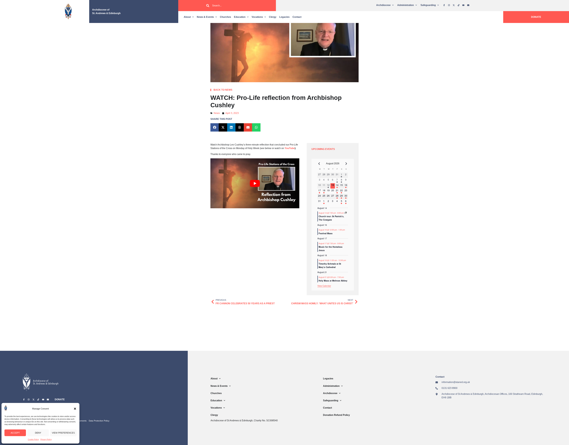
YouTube (290, 148)
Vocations (257, 17)
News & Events (205, 17)
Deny (38, 433)
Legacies (284, 17)
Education (240, 17)
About (187, 17)
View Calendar (324, 285)
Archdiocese (383, 5)
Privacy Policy (46, 439)
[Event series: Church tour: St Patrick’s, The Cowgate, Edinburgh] (346, 213)
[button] (74, 408)
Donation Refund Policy (336, 415)
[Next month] (346, 163)
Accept (15, 433)
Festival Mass (326, 233)
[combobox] (227, 5)
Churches (225, 17)
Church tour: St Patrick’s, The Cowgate (331, 218)
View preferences (63, 433)
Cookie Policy (33, 439)
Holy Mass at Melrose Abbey (333, 280)
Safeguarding (428, 5)
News (217, 113)
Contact (297, 17)
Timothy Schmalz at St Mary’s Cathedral (330, 265)
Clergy (272, 17)
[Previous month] (319, 163)
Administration (405, 5)
